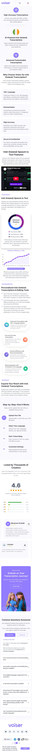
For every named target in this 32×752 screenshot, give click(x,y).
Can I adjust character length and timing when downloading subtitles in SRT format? (15, 702)
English (8, 739)
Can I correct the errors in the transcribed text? (15, 658)
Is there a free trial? (8, 639)
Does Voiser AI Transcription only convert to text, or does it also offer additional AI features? (15, 692)
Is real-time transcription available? (13, 683)
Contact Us (22, 635)
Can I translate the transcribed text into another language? (14, 712)
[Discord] (26, 732)
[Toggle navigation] (20, 3)
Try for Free (16, 586)
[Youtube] (6, 732)
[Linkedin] (22, 732)
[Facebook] (14, 732)
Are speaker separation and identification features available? (15, 667)
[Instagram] (10, 732)
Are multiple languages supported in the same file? (15, 676)
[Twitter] (18, 732)
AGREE (25, 748)
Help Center (10, 635)
